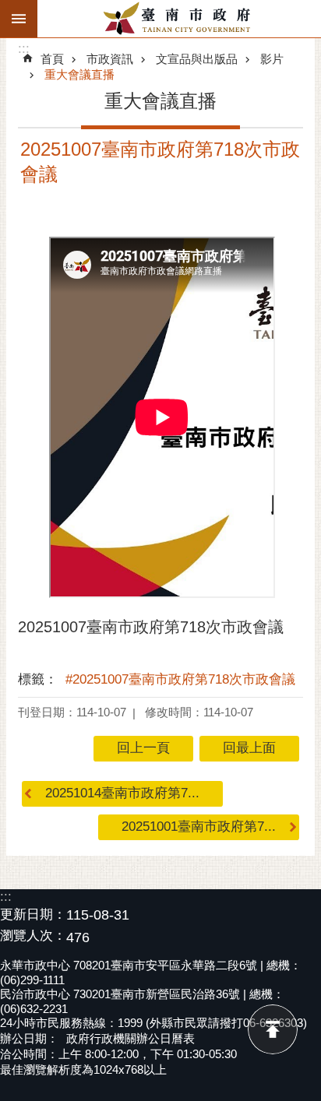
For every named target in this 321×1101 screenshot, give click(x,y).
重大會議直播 (79, 74)
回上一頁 (143, 747)
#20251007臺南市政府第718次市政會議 (180, 679)
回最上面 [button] (249, 747)
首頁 (52, 58)
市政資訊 (109, 58)
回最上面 (273, 1029)
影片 (272, 58)
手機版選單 (18, 18)
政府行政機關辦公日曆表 (130, 1038)
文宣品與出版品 (197, 58)
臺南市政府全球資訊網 (179, 18)
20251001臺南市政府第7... (199, 826)
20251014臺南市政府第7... (122, 793)
